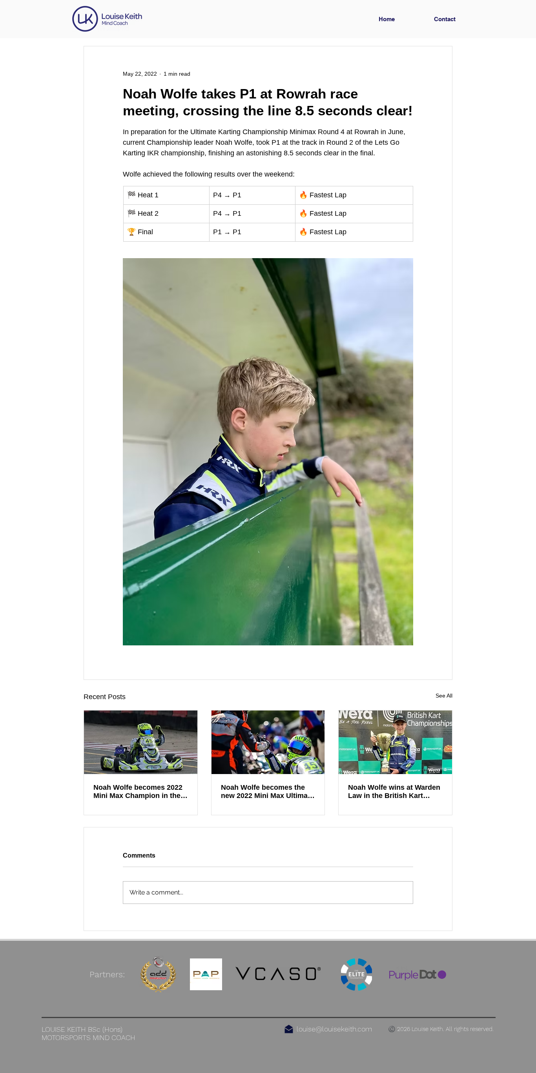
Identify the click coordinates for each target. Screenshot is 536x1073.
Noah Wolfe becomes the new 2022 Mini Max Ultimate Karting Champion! (267, 791)
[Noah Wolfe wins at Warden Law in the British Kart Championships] (395, 742)
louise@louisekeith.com (334, 1029)
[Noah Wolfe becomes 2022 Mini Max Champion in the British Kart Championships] (140, 742)
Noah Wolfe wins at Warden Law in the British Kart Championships (394, 791)
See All (444, 695)
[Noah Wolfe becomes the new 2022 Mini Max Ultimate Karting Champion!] (268, 742)
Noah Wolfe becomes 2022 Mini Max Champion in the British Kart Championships (140, 791)
